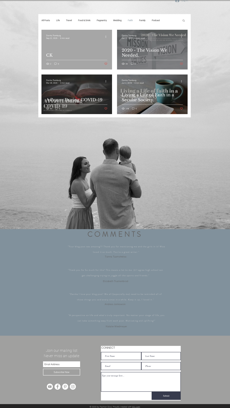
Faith (130, 20)
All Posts (45, 20)
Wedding (117, 20)
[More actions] (107, 36)
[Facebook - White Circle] (57, 387)
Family (142, 20)
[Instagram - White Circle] (73, 387)
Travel (69, 20)
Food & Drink (84, 20)
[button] (183, 20)
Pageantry (102, 20)
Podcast (156, 20)
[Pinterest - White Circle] (65, 387)
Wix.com (136, 406)
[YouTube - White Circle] (50, 387)
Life (58, 20)
